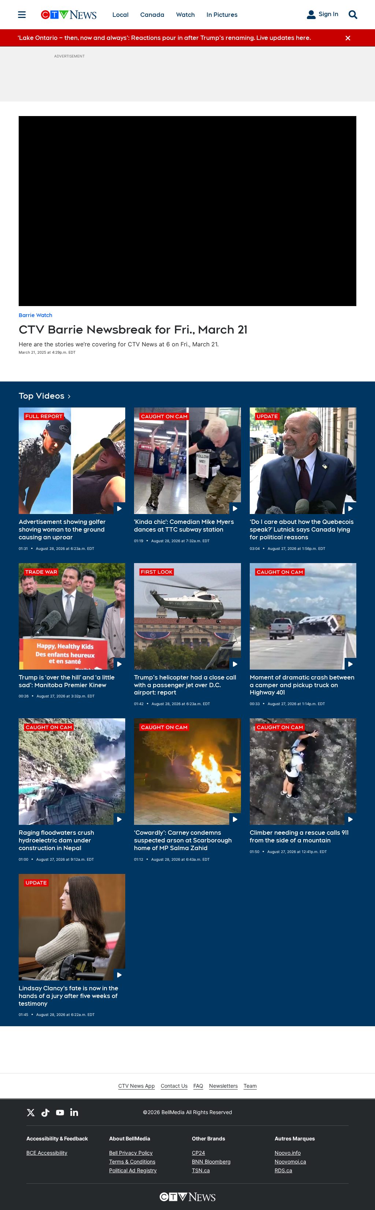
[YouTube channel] (60, 1112)
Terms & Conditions (132, 1161)
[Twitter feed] (30, 1112)
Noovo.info (288, 1153)
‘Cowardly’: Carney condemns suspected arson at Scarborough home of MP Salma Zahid (183, 840)
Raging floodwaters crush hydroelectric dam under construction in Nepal (56, 840)
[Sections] (22, 14)
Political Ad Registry (133, 1170)
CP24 (198, 1153)
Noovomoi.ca (290, 1161)
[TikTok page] (45, 1112)
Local (120, 14)
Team (250, 1086)
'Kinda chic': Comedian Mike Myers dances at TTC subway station (184, 525)
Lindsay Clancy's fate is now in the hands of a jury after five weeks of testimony (68, 996)
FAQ (198, 1086)
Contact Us (174, 1086)
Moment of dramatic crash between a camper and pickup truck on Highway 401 (302, 685)
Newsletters (223, 1086)
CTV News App (136, 1086)
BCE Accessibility (46, 1153)
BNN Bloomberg (211, 1161)
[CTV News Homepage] (68, 14)
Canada (152, 14)
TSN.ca (201, 1170)
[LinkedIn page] (74, 1112)
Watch (185, 14)
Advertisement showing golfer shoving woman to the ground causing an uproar (62, 529)
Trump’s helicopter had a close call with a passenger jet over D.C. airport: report (185, 685)
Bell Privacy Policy (131, 1153)
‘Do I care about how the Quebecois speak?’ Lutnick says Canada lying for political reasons (302, 529)
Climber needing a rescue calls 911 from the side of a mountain (299, 836)
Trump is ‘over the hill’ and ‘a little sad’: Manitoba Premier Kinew (67, 681)
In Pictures (222, 14)
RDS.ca (283, 1170)
